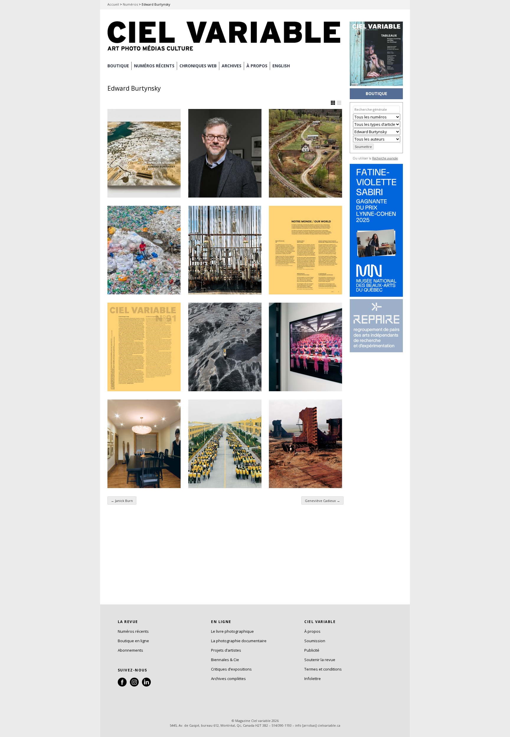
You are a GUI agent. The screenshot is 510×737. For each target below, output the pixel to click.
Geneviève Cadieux (322, 500)
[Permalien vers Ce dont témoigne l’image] (144, 347)
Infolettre (312, 678)
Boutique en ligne (133, 640)
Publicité (311, 650)
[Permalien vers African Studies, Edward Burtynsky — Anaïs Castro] (144, 153)
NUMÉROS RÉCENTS (154, 66)
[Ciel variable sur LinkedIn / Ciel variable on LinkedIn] (146, 685)
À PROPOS (256, 66)
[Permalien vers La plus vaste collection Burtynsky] (305, 153)
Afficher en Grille (333, 103)
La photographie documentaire (239, 640)
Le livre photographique (232, 631)
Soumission (314, 640)
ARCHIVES (231, 66)
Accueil (113, 4)
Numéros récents (133, 631)
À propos (312, 631)
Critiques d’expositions (231, 669)
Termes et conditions (323, 669)
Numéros (130, 4)
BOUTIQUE (118, 66)
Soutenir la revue (319, 659)
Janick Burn (122, 500)
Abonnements (130, 650)
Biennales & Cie (225, 659)
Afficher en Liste (339, 103)
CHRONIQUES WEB (198, 66)
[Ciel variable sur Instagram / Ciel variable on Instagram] (134, 685)
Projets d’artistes (226, 650)
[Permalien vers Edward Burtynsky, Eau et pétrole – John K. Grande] (224, 347)
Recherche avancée (385, 158)
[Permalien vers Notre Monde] (305, 250)
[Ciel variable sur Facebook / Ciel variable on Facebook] (122, 685)
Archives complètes (228, 678)
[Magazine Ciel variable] (225, 52)
